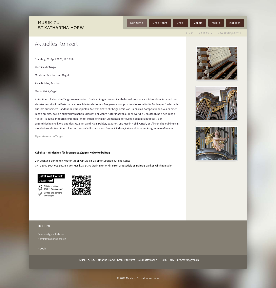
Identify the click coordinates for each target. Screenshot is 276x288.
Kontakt (235, 23)
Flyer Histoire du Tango (49, 136)
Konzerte (136, 23)
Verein (198, 23)
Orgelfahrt (160, 23)
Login (43, 248)
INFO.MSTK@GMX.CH (230, 33)
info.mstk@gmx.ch (188, 260)
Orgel (180, 23)
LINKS (190, 33)
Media (216, 23)
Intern (44, 226)
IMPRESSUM (205, 33)
